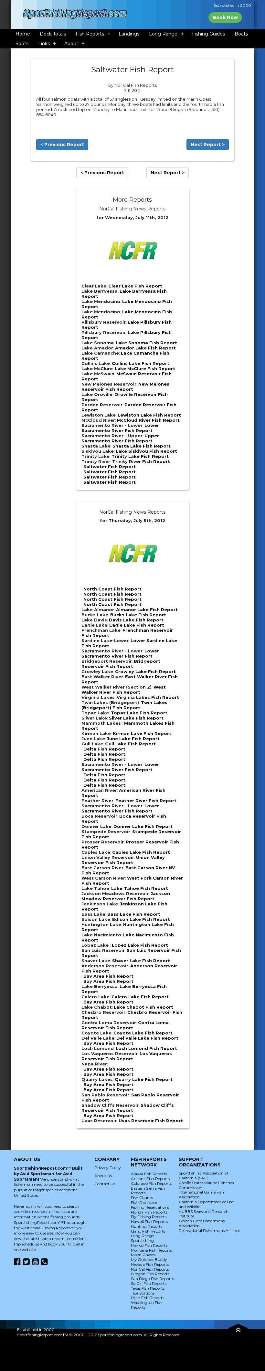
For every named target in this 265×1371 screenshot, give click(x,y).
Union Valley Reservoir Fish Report (123, 860)
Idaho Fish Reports (148, 1231)
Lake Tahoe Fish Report (139, 888)
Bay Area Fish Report (108, 976)
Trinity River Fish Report (141, 461)
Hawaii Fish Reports (149, 1221)
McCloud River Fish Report (148, 420)
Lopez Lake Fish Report (140, 945)
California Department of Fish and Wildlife (206, 1204)
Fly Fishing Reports (148, 1216)
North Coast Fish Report (112, 588)
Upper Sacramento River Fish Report (120, 438)
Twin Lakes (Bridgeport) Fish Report (124, 705)
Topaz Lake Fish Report (139, 712)
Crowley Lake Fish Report (145, 671)
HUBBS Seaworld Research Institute (203, 1214)
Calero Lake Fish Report (140, 996)
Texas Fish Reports (147, 1288)
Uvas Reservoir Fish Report (151, 1120)
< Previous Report (62, 144)
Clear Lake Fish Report (135, 285)
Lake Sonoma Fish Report (146, 342)
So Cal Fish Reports (148, 1283)
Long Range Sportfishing (142, 1238)
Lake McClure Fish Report (145, 368)
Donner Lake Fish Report (143, 826)
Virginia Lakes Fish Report (148, 697)
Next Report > (208, 144)
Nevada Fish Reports (150, 1264)
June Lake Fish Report (133, 738)
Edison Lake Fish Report (141, 919)
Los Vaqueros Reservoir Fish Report (126, 1056)
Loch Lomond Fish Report (146, 1048)
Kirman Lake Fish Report (142, 733)
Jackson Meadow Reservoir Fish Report (125, 896)
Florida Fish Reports (149, 1212)
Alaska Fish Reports (149, 1173)
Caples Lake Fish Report (141, 852)
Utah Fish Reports (147, 1297)
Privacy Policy (107, 1167)
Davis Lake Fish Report (136, 619)
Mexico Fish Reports (149, 1245)
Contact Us (104, 1183)
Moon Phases (143, 1254)
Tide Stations (142, 1293)
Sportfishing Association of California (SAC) (203, 1175)
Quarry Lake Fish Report (144, 1079)
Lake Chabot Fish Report (143, 1007)
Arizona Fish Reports (150, 1178)
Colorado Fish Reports (151, 1183)
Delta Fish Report (104, 748)
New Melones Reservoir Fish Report (125, 386)
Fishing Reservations (150, 1207)
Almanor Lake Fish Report (147, 609)
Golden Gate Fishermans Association (202, 1223)
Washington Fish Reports (146, 1305)
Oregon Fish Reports (150, 1273)
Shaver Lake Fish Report (141, 960)
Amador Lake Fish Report (145, 347)
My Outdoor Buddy (149, 1259)
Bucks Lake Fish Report (138, 614)
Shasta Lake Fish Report (141, 446)
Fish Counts (142, 1197)
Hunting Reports (146, 1226)
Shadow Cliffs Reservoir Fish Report (127, 1108)
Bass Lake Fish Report (133, 914)
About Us (103, 1175)
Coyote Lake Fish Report (143, 1032)
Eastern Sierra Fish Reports (148, 1190)
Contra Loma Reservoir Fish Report (125, 1025)
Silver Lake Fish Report (136, 718)
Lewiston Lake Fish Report (149, 415)
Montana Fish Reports (151, 1250)
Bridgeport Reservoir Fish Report (120, 664)
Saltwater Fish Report (109, 466)
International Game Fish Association (201, 1194)
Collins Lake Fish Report (140, 363)
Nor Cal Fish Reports (150, 1269)
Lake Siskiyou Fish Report (146, 451)
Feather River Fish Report (145, 800)
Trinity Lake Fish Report (140, 456)
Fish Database (144, 1202)
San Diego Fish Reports (152, 1278)
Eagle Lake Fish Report (136, 625)
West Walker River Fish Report (123, 689)
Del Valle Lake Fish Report (147, 1038)
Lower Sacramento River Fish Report (120, 428)
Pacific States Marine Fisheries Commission (206, 1185)
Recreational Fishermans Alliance (209, 1230)
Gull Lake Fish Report (130, 743)
